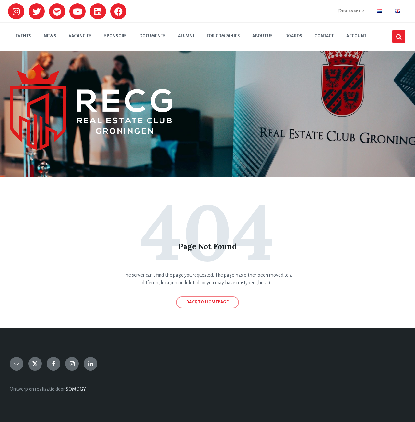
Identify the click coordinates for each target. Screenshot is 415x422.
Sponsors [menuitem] (115, 36)
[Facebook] (118, 11)
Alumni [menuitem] (186, 36)
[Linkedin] (98, 11)
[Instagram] (16, 11)
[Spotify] (57, 11)
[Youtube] (77, 11)
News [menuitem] (50, 36)
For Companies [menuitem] (223, 36)
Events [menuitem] (23, 36)
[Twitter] (37, 11)
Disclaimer (351, 10)
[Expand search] (398, 36)
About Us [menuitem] (262, 36)
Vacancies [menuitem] (80, 36)
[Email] (16, 364)
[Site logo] (91, 148)
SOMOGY (76, 389)
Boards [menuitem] (293, 36)
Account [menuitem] (356, 36)
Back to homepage (207, 302)
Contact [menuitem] (324, 36)
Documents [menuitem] (152, 36)
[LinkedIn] (90, 364)
